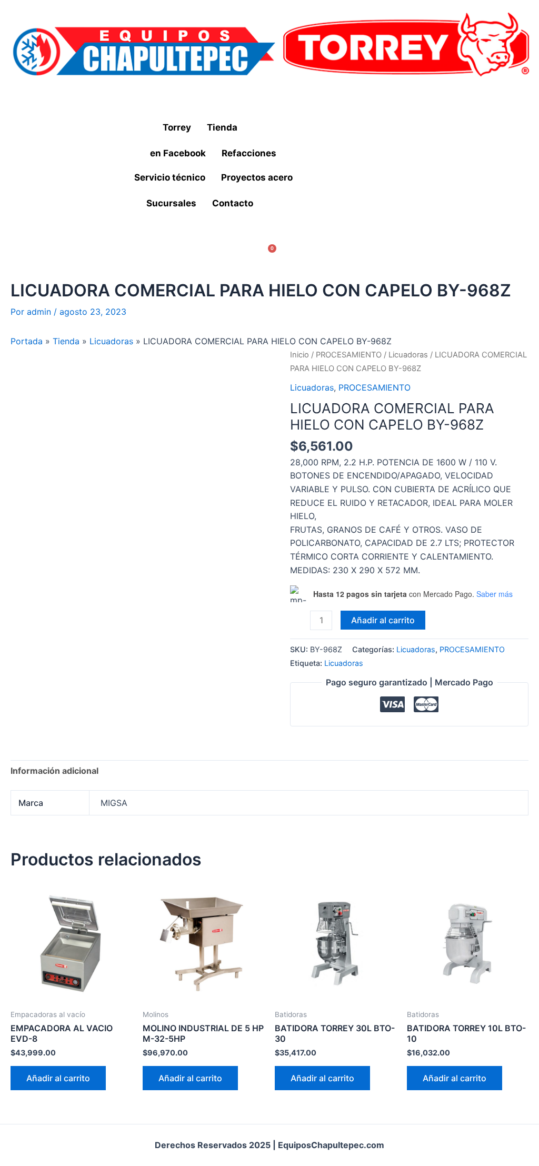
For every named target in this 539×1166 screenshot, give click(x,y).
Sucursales (171, 203)
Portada (27, 341)
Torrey (177, 127)
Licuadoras (111, 341)
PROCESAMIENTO (349, 355)
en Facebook (178, 153)
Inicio (299, 355)
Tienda (222, 127)
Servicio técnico (169, 177)
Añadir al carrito (383, 620)
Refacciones (249, 153)
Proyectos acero (257, 177)
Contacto (232, 203)
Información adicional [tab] (54, 770)
